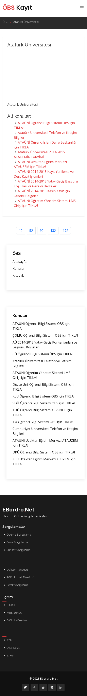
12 (20, 230)
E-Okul (10, 605)
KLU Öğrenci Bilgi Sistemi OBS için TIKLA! (43, 396)
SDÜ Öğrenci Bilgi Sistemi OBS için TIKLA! (44, 403)
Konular (19, 268)
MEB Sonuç (14, 612)
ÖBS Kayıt (13, 647)
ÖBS (5, 22)
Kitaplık (18, 275)
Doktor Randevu (17, 569)
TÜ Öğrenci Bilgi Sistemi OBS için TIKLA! (43, 422)
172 (65, 230)
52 (31, 230)
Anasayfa (20, 261)
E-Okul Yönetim (16, 620)
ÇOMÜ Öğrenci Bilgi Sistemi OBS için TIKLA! (45, 335)
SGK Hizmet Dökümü (20, 577)
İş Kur (10, 655)
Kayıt (17, 7)
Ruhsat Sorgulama (18, 550)
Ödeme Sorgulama (18, 534)
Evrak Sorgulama (17, 585)
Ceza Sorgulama (17, 542)
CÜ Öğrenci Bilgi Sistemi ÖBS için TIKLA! (42, 354)
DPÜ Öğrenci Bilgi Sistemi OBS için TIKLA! (44, 452)
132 (53, 230)
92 (42, 230)
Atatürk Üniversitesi (26, 22)
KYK (9, 640)
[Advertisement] (41, 75)
